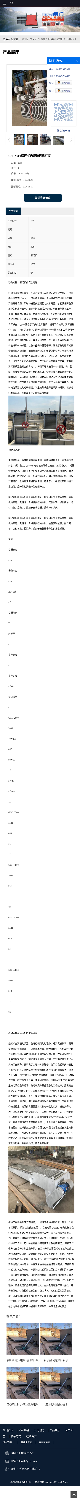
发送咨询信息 (43, 197)
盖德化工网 (26, 1442)
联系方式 (16, 1436)
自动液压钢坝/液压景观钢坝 (23, 1404)
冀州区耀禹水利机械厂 (21, 1482)
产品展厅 (40, 39)
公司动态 (39, 1430)
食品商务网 (44, 1442)
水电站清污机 (55, 39)
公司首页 (8, 1430)
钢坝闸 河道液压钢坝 (56, 1360)
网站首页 (27, 39)
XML (65, 1482)
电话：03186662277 (22, 1453)
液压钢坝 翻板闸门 (56, 1404)
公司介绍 (23, 1430)
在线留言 (31, 1436)
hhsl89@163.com (28, 1461)
